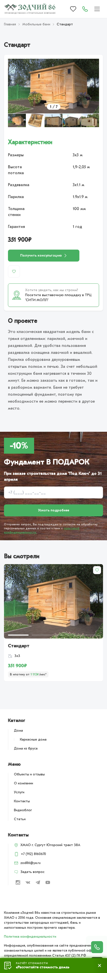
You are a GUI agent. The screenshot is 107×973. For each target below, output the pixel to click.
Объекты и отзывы (29, 774)
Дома (18, 730)
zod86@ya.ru (30, 863)
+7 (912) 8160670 (33, 854)
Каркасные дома (33, 739)
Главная (10, 24)
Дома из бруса (26, 748)
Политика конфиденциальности (30, 936)
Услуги (19, 792)
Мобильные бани (36, 24)
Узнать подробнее (53, 510)
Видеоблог (23, 810)
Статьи (20, 819)
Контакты (22, 801)
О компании (23, 783)
